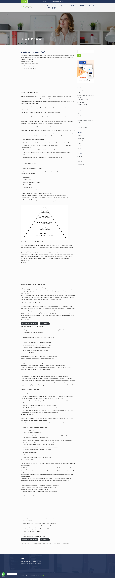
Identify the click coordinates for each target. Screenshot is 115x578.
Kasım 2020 (80, 135)
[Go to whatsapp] (3, 574)
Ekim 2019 (79, 148)
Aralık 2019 (79, 145)
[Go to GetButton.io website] (3, 576)
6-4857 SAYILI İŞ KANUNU (83, 99)
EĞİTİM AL (62, 6)
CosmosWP (42, 575)
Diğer (78, 113)
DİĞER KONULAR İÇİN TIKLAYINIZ (29, 323)
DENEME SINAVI (44, 323)
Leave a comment (67, 543)
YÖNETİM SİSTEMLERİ (82, 127)
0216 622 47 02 (44, 1)
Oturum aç (79, 156)
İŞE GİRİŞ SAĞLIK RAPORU (54, 7)
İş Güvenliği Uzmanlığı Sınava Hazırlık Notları (41, 543)
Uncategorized (80, 125)
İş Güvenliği (79, 118)
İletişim (24, 1)
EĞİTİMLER (71, 5)
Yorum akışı (79, 161)
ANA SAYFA (48, 6)
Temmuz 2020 (80, 138)
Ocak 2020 (79, 143)
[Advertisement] (34, 82)
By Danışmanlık (28, 6)
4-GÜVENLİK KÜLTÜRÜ (33, 52)
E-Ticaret (79, 115)
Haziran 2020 (80, 140)
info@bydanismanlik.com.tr (58, 1)
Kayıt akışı (79, 159)
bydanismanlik (57, 543)
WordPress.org (80, 164)
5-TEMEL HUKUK (81, 102)
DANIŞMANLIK (81, 5)
